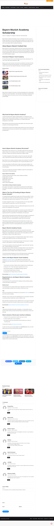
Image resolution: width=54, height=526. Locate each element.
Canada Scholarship (31, 7)
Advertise (37, 7)
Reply (8, 412)
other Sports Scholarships (17, 324)
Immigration (26, 7)
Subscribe (4, 331)
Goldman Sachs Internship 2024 (44, 82)
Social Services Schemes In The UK (45, 75)
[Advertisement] (27, 17)
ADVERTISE (51, 518)
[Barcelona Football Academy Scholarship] (18, 391)
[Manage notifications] (51, 524)
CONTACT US (46, 518)
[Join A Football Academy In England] (7, 391)
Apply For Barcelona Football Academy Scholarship (18, 274)
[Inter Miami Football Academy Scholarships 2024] (5, 78)
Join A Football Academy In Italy (14, 85)
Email (3, 506)
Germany (17, 7)
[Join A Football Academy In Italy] (5, 87)
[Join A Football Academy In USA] (5, 82)
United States (7, 7)
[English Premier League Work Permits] (5, 73)
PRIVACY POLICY (40, 518)
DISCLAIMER (35, 518)
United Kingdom (13, 7)
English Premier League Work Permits (16, 71)
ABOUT (31, 518)
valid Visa (27, 292)
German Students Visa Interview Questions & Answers (19, 304)
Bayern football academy (10, 259)
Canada (3, 7)
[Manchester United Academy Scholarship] (29, 391)
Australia (21, 7)
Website (20, 506)
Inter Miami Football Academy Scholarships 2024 (18, 76)
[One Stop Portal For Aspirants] (27, 3)
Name (3, 502)
